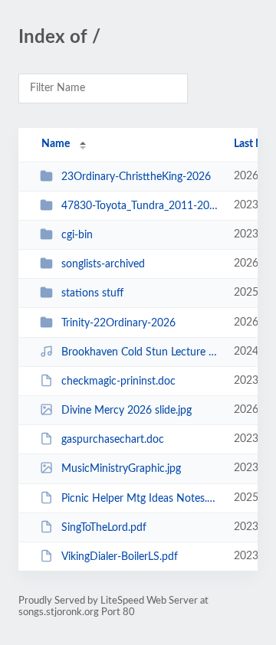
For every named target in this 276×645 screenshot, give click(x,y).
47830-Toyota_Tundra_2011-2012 (140, 206)
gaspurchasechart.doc (112, 439)
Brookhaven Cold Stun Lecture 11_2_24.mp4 (140, 352)
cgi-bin (77, 235)
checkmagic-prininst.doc (118, 381)
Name (55, 144)
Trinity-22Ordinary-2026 (118, 323)
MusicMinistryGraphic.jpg (121, 468)
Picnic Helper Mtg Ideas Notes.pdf (140, 498)
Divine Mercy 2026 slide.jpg (126, 410)
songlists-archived (103, 264)
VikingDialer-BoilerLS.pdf (119, 557)
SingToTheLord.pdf (103, 527)
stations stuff (92, 293)
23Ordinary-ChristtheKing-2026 (136, 177)
